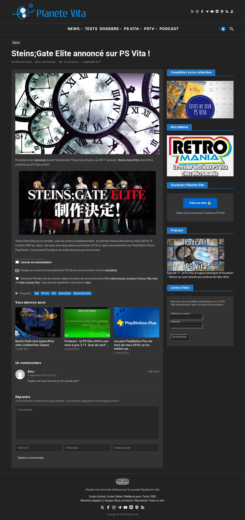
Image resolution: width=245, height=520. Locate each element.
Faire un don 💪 (200, 203)
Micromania (118, 278)
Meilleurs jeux (132, 496)
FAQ (153, 496)
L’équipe (108, 500)
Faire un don (157, 500)
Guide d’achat (97, 496)
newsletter (111, 270)
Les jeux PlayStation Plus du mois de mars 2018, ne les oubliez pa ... (133, 344)
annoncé (40, 160)
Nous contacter (124, 500)
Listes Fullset (115, 496)
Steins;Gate (65, 293)
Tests (91, 29)
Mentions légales (91, 500)
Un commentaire (47, 62)
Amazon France (135, 278)
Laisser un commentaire (36, 262)
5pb (36, 293)
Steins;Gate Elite (82, 293)
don (88, 282)
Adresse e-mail (181, 313)
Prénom (175, 321)
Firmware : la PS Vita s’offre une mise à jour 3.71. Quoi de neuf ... (87, 343)
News (73, 29)
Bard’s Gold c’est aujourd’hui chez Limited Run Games (34, 343)
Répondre (153, 371)
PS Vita (131, 29)
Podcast (169, 29)
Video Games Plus (29, 282)
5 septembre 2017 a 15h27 (42, 375)
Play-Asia (151, 278)
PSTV (149, 29)
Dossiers (109, 29)
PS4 (54, 293)
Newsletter (141, 500)
